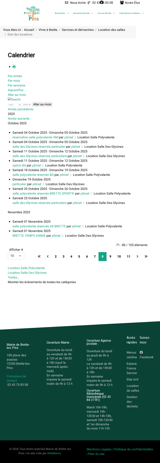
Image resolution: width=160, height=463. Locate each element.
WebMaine (54, 453)
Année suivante (18, 118)
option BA (19, 165)
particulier (19, 184)
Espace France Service (132, 368)
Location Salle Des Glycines (27, 272)
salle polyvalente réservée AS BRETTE (39, 226)
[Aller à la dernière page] (146, 256)
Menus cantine (132, 355)
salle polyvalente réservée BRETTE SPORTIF (43, 193)
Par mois (14, 80)
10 (119, 256)
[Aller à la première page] (39, 256)
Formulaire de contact (16, 378)
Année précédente (20, 109)
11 (128, 256)
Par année (15, 76)
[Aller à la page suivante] (137, 256)
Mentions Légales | (100, 449)
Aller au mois (17, 94)
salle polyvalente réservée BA (33, 174)
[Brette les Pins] (32, 13)
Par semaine (16, 85)
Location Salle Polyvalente (26, 268)
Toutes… (13, 277)
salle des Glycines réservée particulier (38, 146)
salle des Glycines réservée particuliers (39, 156)
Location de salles (133, 388)
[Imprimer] (14, 66)
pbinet (68, 137)
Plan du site (96, 454)
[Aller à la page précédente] (48, 256)
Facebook (146, 357)
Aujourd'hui (15, 90)
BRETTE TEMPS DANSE (29, 235)
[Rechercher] (14, 99)
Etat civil (132, 379)
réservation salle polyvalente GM (35, 137)
